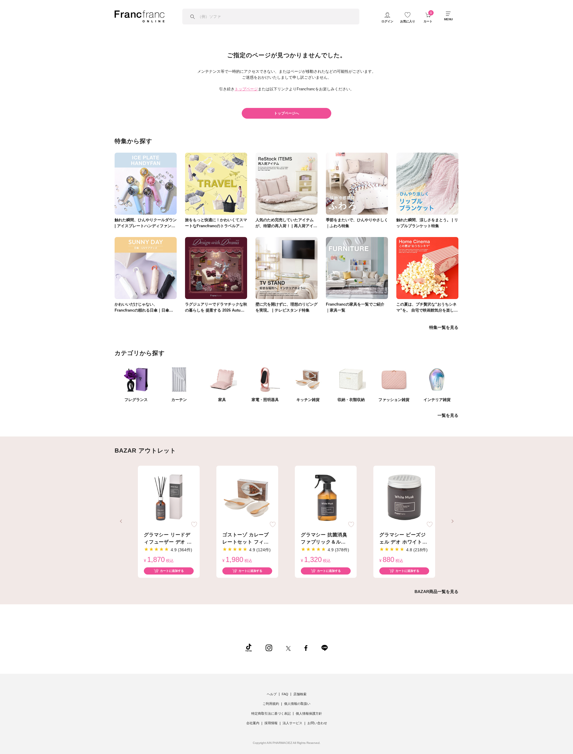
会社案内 (252, 723)
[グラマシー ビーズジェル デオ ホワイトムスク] (404, 498)
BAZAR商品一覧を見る (436, 591)
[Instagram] (269, 647)
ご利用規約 (271, 703)
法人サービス (292, 723)
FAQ (285, 694)
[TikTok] (248, 647)
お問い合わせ (317, 723)
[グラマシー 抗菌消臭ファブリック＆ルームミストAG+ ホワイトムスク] (325, 498)
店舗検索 (299, 694)
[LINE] (324, 647)
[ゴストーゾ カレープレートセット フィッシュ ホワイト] (247, 498)
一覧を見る (448, 415)
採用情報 (271, 723)
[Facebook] (305, 647)
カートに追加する (172, 570)
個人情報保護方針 (309, 713)
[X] (288, 647)
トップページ (246, 89)
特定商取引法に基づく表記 (271, 713)
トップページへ (286, 113)
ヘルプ (272, 694)
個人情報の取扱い (297, 703)
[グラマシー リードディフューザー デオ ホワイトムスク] (168, 498)
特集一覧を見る (443, 327)
